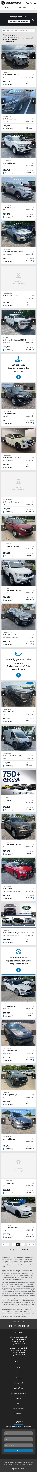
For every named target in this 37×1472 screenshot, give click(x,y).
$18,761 (6, 81)
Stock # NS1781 (7, 1225)
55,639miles (30, 1141)
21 (14, 1244)
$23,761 (6, 763)
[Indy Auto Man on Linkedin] (27, 1326)
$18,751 (6, 509)
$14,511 (6, 553)
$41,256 (6, 347)
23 (22, 1244)
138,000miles (30, 298)
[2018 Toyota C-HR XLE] (18, 190)
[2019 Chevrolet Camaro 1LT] (18, 484)
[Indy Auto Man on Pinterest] (23, 1326)
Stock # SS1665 (7, 842)
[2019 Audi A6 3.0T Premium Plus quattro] (18, 871)
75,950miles (30, 758)
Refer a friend (18, 1388)
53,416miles (30, 714)
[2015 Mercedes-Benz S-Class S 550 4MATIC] (18, 234)
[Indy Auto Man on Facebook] (10, 1326)
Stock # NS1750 (7, 161)
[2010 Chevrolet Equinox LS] (18, 278)
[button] (27, 3)
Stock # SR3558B (7, 293)
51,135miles (30, 342)
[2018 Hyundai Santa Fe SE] (18, 57)
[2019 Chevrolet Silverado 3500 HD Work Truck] (18, 322)
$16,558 (6, 939)
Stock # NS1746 (7, 116)
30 (29, 1244)
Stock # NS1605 (7, 632)
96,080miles (30, 210)
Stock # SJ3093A (7, 499)
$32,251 (6, 1190)
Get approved (18, 1383)
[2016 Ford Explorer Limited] (18, 396)
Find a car (18, 1373)
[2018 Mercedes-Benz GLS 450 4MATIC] (18, 440)
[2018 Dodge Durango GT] (18, 1077)
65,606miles (30, 891)
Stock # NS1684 (7, 205)
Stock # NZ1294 (7, 930)
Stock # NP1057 (7, 797)
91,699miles (30, 847)
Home (18, 1368)
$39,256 (6, 1013)
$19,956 (6, 1146)
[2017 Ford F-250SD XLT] (18, 1165)
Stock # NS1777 (7, 337)
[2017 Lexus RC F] (18, 782)
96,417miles (30, 549)
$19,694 (6, 464)
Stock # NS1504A (7, 1092)
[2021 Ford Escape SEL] (18, 1121)
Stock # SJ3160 (7, 411)
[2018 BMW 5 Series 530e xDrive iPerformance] (18, 617)
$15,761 (6, 126)
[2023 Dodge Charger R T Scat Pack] (18, 1033)
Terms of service (18, 1408)
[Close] (32, 19)
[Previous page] (4, 1244)
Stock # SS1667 (7, 249)
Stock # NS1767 (7, 72)
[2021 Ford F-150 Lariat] (18, 694)
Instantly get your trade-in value (18, 21)
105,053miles (30, 460)
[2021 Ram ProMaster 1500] (18, 738)
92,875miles (30, 121)
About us (18, 1398)
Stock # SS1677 (7, 588)
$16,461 (6, 214)
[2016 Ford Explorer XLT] (18, 145)
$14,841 (6, 597)
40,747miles (30, 1053)
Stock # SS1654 (7, 455)
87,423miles (30, 1186)
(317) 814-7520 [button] (20, 1344)
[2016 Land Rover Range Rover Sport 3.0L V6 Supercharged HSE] (18, 915)
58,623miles (30, 803)
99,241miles (30, 416)
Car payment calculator (18, 1393)
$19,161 (6, 641)
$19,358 (6, 1101)
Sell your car (18, 1378)
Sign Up (18, 1450)
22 (18, 1244)
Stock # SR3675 (7, 753)
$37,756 (6, 718)
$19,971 (6, 851)
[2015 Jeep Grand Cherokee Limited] (18, 573)
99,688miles (30, 593)
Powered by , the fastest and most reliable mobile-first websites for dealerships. (18, 1463)
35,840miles (30, 77)
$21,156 (6, 258)
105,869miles (30, 504)
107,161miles (30, 1097)
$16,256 (6, 420)
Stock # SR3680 (7, 544)
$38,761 (6, 1234)
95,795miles (30, 935)
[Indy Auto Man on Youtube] (14, 1326)
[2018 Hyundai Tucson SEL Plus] (18, 101)
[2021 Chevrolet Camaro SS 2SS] (18, 1210)
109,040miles (30, 254)
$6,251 (6, 302)
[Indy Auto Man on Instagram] (18, 1326)
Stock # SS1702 (7, 1004)
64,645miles (30, 1230)
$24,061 (6, 895)
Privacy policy (18, 1413)
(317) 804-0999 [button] (20, 1355)
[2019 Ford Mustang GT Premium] (18, 989)
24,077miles (30, 1009)
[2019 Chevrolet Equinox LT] (18, 528)
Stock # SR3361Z (7, 1181)
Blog (18, 1403)
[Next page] (33, 1244)
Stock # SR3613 (7, 886)
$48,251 (6, 807)
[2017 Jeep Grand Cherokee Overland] (18, 827)
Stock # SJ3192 (7, 1136)
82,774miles (30, 166)
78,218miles (30, 637)
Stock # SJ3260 (7, 709)
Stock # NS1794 (7, 1048)
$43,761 (6, 1057)
